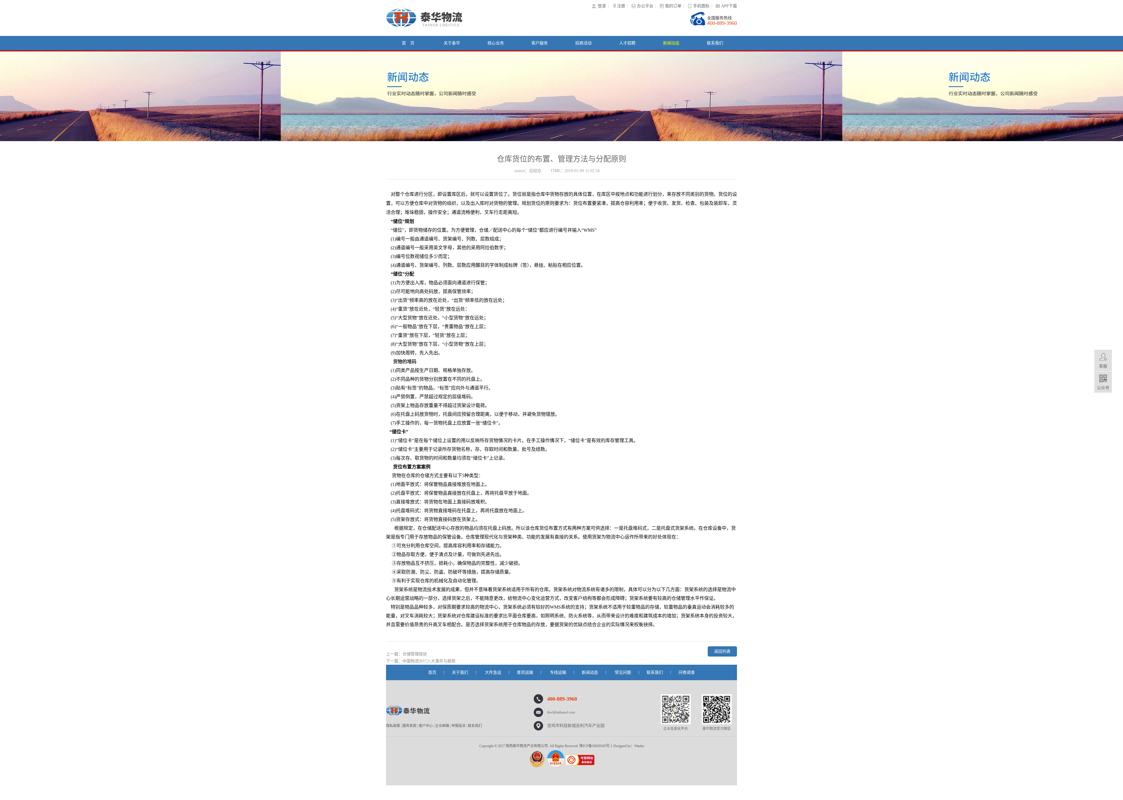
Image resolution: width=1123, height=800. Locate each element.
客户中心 (426, 726)
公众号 (1103, 388)
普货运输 (525, 672)
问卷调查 (686, 672)
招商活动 (583, 43)
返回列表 (722, 651)
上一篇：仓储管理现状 (406, 654)
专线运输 (558, 672)
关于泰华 (452, 43)
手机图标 (701, 6)
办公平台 (645, 6)
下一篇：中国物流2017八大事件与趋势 (421, 661)
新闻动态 (671, 43)
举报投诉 (459, 726)
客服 (1103, 366)
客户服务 (539, 43)
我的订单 (673, 6)
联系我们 (715, 43)
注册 (621, 6)
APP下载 (729, 6)
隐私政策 (393, 726)
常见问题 (623, 672)
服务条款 (409, 726)
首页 (432, 672)
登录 (602, 6)
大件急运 (493, 672)
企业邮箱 (442, 726)
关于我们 (460, 672)
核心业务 (496, 43)
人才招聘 (627, 43)
